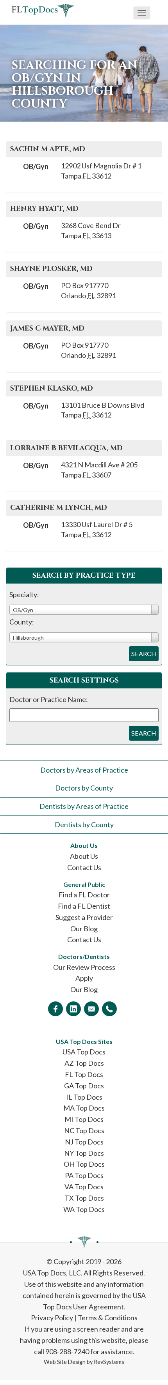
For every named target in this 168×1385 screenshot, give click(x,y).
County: (21, 621)
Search (143, 653)
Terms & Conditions (108, 1317)
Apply (84, 978)
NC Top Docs (84, 1130)
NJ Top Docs (84, 1141)
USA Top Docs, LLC (52, 1272)
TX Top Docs (84, 1198)
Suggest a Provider (84, 917)
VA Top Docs (84, 1186)
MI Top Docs (84, 1119)
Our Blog (84, 928)
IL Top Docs (84, 1097)
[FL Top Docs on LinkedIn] (73, 1009)
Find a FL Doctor (84, 894)
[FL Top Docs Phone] (109, 1009)
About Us (84, 856)
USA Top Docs (84, 1051)
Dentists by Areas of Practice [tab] (84, 806)
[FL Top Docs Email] (91, 1009)
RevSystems (109, 1361)
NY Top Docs (84, 1153)
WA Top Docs (84, 1209)
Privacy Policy (52, 1317)
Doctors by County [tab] (84, 788)
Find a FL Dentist (84, 906)
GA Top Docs (84, 1085)
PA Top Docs (84, 1175)
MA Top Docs (84, 1108)
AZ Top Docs (84, 1063)
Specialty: (24, 594)
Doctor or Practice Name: (48, 699)
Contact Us (84, 867)
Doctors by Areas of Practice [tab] (84, 770)
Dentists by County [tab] (84, 824)
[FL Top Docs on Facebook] (55, 1009)
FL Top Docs (84, 1074)
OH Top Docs (84, 1164)
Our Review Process (84, 967)
